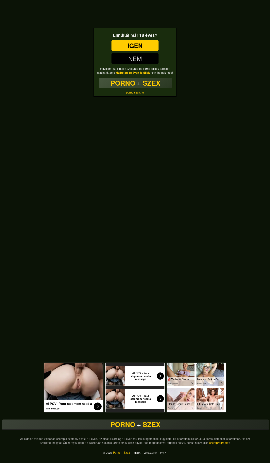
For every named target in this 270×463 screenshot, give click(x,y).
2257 (163, 452)
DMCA (137, 452)
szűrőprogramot (219, 443)
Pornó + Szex (121, 452)
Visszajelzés (150, 452)
